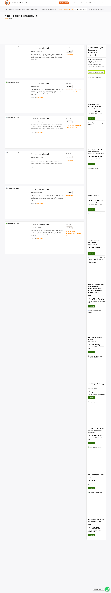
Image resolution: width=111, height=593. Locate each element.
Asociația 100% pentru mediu (66, 9)
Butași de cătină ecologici (96, 429)
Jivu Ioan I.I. (100, 250)
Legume (95, 108)
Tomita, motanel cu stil (40, 48)
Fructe (94, 197)
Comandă (91, 118)
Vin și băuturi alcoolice (98, 153)
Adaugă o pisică (64, 2)
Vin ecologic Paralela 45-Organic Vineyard (95, 151)
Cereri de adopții (90, 2)
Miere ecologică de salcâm (96, 474)
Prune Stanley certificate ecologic (95, 338)
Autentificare (102, 2)
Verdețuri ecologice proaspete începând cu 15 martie (96, 385)
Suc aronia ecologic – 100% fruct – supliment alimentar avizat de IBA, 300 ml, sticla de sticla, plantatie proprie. (96, 288)
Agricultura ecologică (93, 59)
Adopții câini (73, 2)
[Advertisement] (55, 30)
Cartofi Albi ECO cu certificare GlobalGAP (94, 105)
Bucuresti (69, 51)
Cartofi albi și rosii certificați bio (93, 241)
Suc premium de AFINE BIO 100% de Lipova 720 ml (96, 520)
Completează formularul (80, 9)
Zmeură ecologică (93, 195)
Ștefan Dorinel (101, 394)
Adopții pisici (81, 2)
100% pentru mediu (23, 2)
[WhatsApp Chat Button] (107, 589)
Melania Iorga (39, 62)
